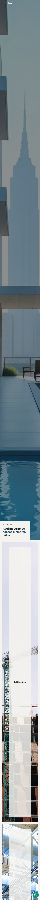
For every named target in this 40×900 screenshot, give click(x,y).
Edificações (20, 682)
